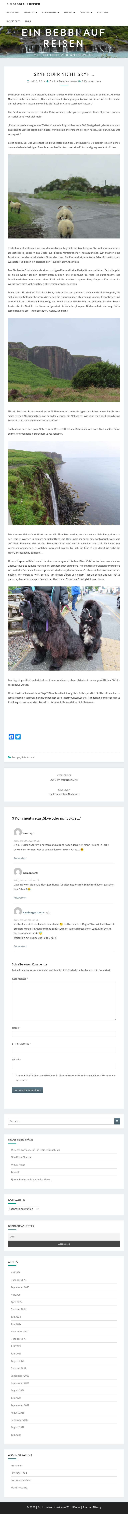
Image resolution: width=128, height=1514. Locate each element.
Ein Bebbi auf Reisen (23, 4)
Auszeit (15, 1172)
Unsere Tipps (13, 21)
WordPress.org (19, 1487)
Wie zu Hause (18, 1164)
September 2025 (20, 1287)
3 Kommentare (91, 81)
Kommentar (20, 978)
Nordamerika (49, 12)
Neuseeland (12, 12)
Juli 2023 (16, 1346)
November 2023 (19, 1331)
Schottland (28, 757)
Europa (68, 12)
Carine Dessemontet (63, 81)
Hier (68, 539)
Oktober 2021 (18, 1368)
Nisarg (97, 1507)
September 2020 (20, 1383)
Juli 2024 (16, 1316)
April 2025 (16, 1302)
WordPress (73, 1507)
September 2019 (20, 1405)
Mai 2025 (15, 1294)
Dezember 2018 (19, 1420)
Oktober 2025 (18, 1280)
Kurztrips (102, 12)
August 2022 (17, 1361)
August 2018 (17, 1427)
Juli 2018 (16, 1434)
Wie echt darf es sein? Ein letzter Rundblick (35, 1150)
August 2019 (17, 1412)
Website (16, 1059)
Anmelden (16, 1465)
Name (16, 1027)
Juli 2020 (16, 1398)
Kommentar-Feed (21, 1480)
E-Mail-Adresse (21, 1043)
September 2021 (20, 1375)
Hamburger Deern (33, 912)
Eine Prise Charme (21, 1157)
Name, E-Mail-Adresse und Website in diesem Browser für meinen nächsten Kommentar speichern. (66, 1078)
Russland (29, 12)
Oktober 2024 (18, 1309)
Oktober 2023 (18, 1338)
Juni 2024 (16, 1324)
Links (28, 21)
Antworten (20, 858)
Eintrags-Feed (19, 1472)
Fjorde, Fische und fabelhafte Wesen (31, 1179)
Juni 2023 (16, 1353)
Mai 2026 (15, 1272)
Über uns (85, 12)
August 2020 (17, 1390)
